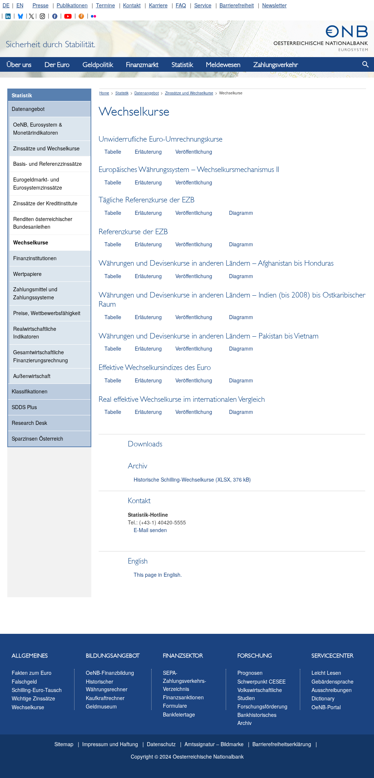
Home (104, 93)
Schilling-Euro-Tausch (37, 689)
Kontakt (132, 5)
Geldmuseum (101, 706)
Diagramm (241, 212)
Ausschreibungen (332, 689)
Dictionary (323, 698)
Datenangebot (28, 108)
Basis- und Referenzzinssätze (47, 163)
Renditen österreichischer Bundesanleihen (42, 223)
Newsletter (274, 5)
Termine (105, 5)
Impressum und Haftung (110, 744)
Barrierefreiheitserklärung (281, 744)
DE (6, 5)
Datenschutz (161, 744)
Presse (41, 5)
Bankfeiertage (179, 714)
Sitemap (63, 744)
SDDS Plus (24, 407)
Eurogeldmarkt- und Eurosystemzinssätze (37, 183)
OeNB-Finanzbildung (110, 672)
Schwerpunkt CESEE (261, 681)
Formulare (175, 705)
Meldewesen (223, 65)
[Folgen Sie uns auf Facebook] (55, 15)
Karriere (158, 5)
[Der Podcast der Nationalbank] (81, 15)
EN (19, 5)
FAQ (181, 5)
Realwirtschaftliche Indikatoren (34, 332)
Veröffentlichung (193, 151)
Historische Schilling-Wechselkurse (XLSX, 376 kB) (192, 479)
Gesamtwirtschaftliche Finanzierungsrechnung (40, 356)
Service (202, 5)
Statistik (182, 65)
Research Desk (29, 422)
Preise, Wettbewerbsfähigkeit (46, 313)
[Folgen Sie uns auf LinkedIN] (8, 15)
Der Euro (57, 65)
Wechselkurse (30, 242)
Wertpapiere (27, 273)
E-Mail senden (150, 530)
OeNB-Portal (326, 707)
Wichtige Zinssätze (33, 698)
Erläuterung (148, 151)
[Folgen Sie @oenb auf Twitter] (31, 15)
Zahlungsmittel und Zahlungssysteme (35, 293)
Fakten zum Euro (31, 672)
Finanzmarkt (142, 65)
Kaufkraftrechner (105, 698)
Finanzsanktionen (183, 697)
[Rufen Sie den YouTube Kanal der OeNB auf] (68, 15)
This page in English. (158, 574)
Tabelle (112, 151)
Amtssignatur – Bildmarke (214, 744)
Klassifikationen (29, 391)
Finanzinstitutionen (35, 258)
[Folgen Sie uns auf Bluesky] (20, 15)
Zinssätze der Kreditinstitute (45, 203)
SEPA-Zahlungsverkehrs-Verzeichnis (184, 680)
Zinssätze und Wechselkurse (46, 148)
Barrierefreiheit (237, 5)
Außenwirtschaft (31, 375)
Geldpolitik (98, 65)
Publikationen (72, 5)
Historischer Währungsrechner (106, 685)
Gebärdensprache (333, 681)
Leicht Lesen (326, 672)
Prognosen (250, 672)
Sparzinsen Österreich (37, 438)
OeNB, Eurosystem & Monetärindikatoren (37, 128)
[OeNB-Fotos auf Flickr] (93, 15)
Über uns (19, 65)
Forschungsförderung (262, 706)
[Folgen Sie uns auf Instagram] (42, 15)
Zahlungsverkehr (275, 65)
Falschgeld (24, 681)
